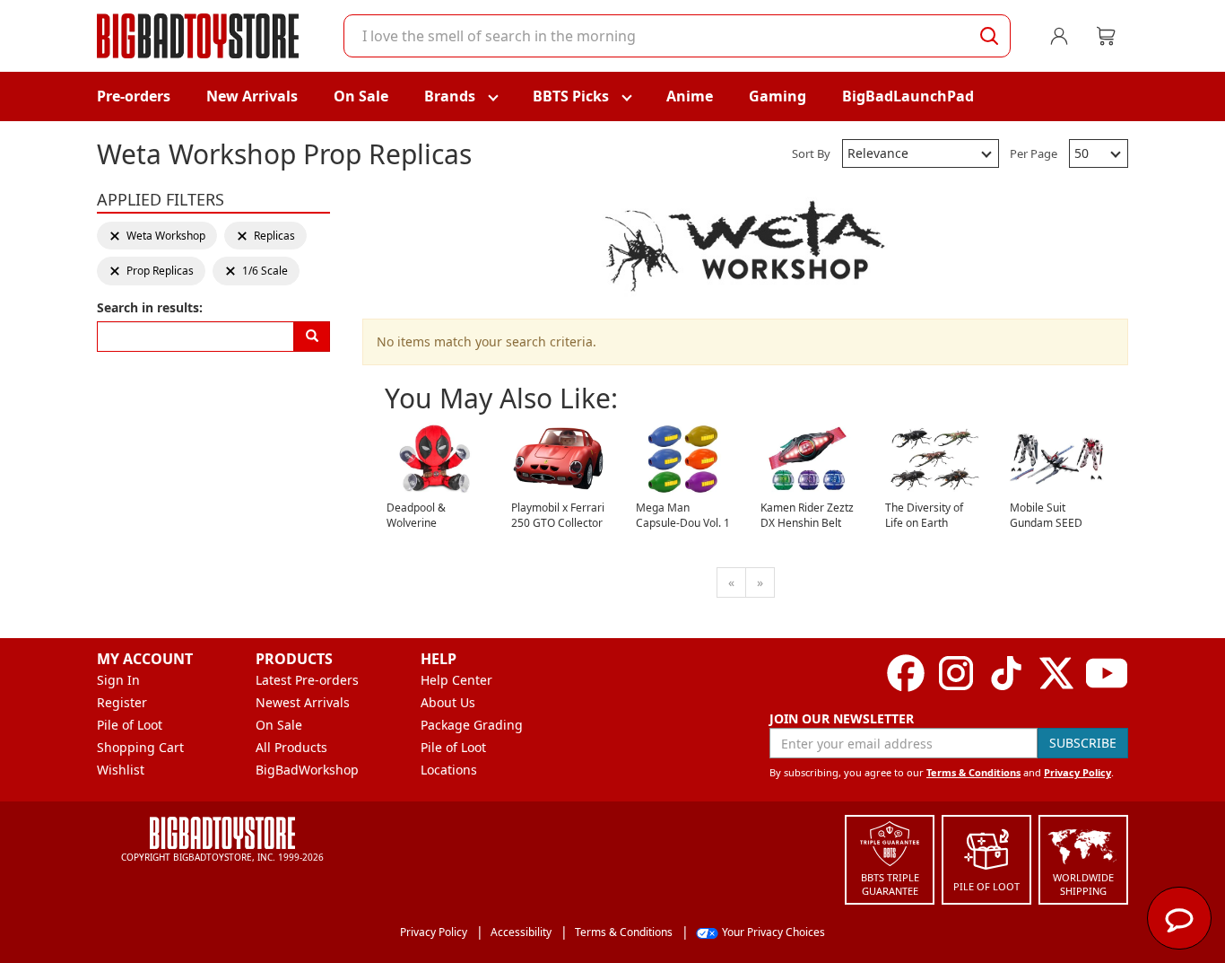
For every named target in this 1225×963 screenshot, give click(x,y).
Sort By (811, 153)
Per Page (1033, 153)
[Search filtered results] (312, 336)
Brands (449, 96)
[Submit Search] (989, 35)
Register (122, 702)
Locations (449, 769)
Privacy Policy (1077, 772)
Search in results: (150, 307)
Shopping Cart (140, 747)
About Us (448, 702)
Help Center (456, 679)
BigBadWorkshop (307, 769)
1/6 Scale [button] (256, 270)
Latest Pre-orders (307, 679)
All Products (291, 747)
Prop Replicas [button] (151, 270)
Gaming (777, 96)
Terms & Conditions (973, 772)
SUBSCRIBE (1082, 742)
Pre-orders (133, 96)
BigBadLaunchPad (908, 96)
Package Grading (472, 724)
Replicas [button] (265, 235)
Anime (689, 96)
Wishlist (120, 769)
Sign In (118, 679)
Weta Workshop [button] (157, 235)
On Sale (361, 96)
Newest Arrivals (303, 702)
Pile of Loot (129, 724)
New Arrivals (252, 96)
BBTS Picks (571, 96)
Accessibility (521, 932)
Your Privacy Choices (773, 932)
